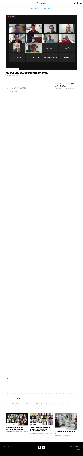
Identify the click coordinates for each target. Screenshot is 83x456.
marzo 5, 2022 (13, 431)
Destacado (18, 75)
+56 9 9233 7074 (77, 447)
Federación (9, 75)
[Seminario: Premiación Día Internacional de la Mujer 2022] (17, 419)
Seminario (26, 431)
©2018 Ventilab (6, 446)
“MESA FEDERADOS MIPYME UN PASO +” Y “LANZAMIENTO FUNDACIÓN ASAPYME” (40, 429)
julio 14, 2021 (37, 433)
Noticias (8, 378)
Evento (21, 75)
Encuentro (22, 431)
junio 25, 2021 (13, 75)
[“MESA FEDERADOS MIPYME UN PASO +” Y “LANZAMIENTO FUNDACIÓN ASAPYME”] (41, 419)
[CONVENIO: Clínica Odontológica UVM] (66, 421)
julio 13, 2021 (62, 435)
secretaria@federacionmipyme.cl (74, 449)
